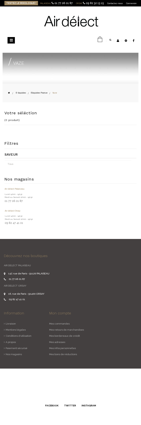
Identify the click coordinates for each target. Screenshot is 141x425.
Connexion (131, 3)
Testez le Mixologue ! (21, 3)
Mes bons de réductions (63, 354)
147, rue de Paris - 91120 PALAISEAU (28, 273)
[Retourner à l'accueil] (9, 93)
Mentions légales (16, 329)
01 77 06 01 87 (64, 3)
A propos (11, 342)
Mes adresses (57, 342)
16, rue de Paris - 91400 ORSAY (26, 293)
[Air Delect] (71, 21)
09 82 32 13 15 (95, 3)
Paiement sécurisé (16, 348)
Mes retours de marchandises (66, 329)
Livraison (11, 323)
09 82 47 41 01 (17, 299)
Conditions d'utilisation (18, 335)
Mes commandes (59, 323)
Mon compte (60, 313)
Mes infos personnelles (62, 348)
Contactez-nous (115, 3)
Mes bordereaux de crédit (64, 335)
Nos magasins (14, 354)
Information (14, 313)
